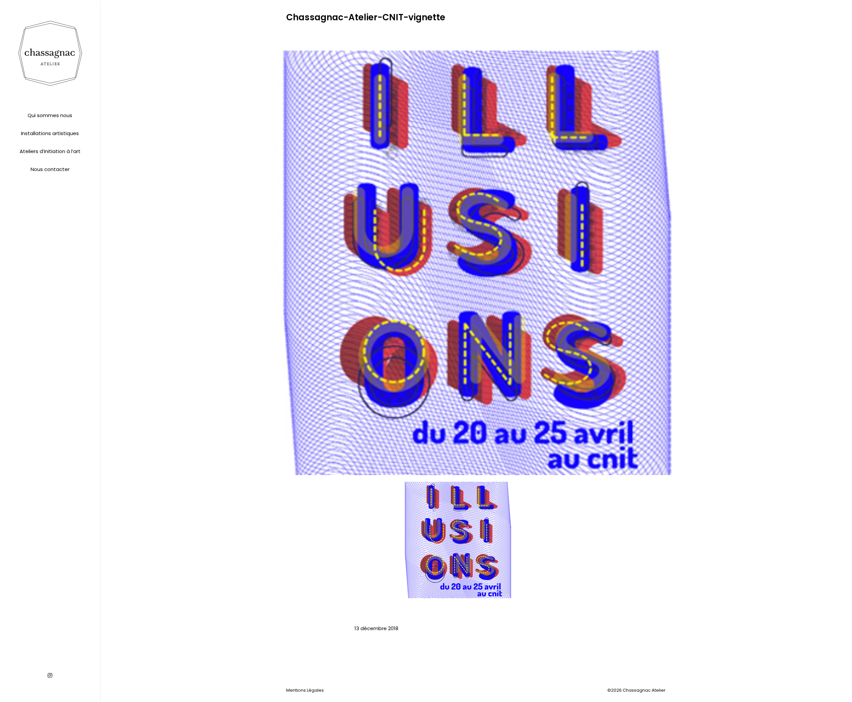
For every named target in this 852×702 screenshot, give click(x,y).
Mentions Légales (305, 690)
